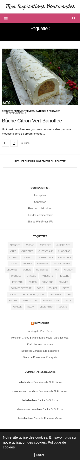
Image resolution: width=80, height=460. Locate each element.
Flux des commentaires (40, 215)
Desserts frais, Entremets (18, 111)
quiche (13, 294)
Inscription (40, 195)
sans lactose (51, 300)
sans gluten (30, 300)
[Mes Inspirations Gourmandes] (40, 6)
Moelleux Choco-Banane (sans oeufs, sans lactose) (40, 337)
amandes (15, 245)
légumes (12, 270)
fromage (42, 263)
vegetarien (46, 307)
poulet (53, 288)
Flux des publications (40, 208)
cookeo (27, 257)
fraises (27, 263)
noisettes (42, 270)
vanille (17, 307)
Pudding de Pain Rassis (40, 331)
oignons (16, 276)
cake (13, 251)
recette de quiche (34, 294)
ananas (30, 245)
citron (13, 257)
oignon (68, 270)
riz (69, 294)
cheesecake (45, 251)
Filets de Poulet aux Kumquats (40, 357)
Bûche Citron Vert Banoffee (32, 121)
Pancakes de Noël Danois (48, 382)
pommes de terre (21, 288)
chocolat (64, 251)
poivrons (47, 282)
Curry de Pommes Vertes (48, 418)
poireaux (17, 282)
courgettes (45, 257)
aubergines (63, 245)
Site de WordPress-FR (40, 221)
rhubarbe (56, 294)
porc (40, 288)
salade (13, 300)
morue (27, 270)
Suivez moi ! (41, 323)
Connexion (40, 202)
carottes (27, 251)
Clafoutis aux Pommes (40, 344)
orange (31, 276)
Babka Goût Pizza (48, 400)
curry (13, 263)
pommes (63, 282)
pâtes (66, 288)
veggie (63, 307)
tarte (67, 300)
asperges (45, 245)
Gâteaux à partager (48, 111)
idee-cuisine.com (21, 391)
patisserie (47, 276)
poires (33, 282)
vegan (30, 307)
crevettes (64, 257)
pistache (64, 276)
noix (56, 270)
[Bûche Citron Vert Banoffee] (40, 77)
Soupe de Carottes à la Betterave (40, 350)
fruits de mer (62, 263)
